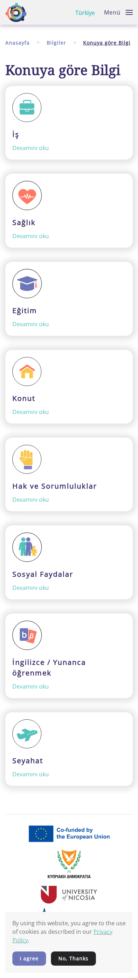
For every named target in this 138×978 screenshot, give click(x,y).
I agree (29, 958)
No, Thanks (73, 958)
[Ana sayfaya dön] (16, 12)
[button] (118, 12)
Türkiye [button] (85, 13)
